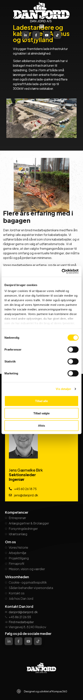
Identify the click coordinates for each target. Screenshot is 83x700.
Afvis (41, 425)
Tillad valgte (41, 413)
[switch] (73, 349)
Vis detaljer (63, 389)
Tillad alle (41, 400)
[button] (42, 26)
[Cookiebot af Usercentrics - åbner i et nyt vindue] (62, 271)
